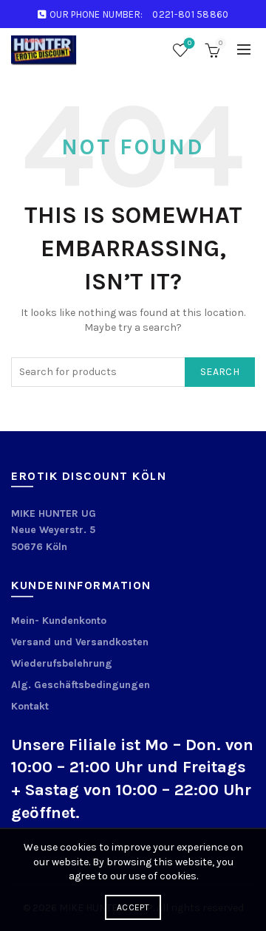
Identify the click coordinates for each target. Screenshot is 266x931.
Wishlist (189, 43)
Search (219, 371)
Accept (133, 907)
